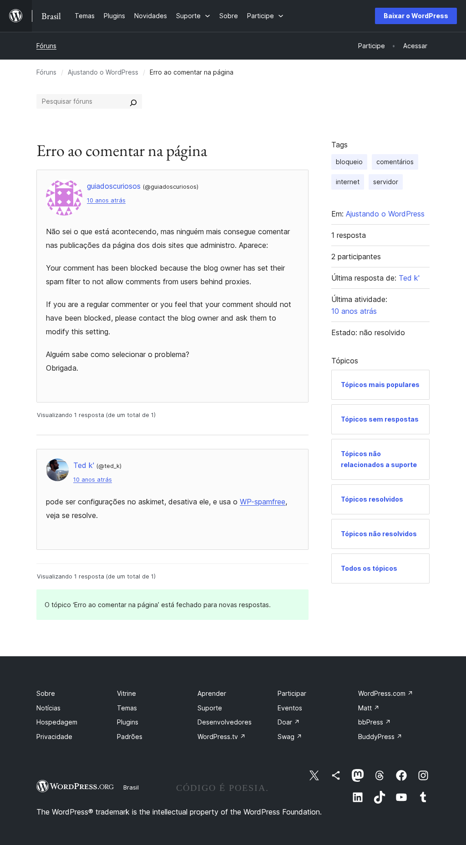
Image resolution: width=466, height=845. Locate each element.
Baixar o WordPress (416, 16)
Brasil (131, 787)
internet (348, 182)
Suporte (210, 708)
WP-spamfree (262, 501)
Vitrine (126, 693)
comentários (395, 162)
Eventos (290, 708)
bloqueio (349, 162)
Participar (292, 693)
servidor (385, 182)
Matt (369, 708)
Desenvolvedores (225, 722)
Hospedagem (56, 722)
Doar (289, 722)
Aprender (212, 693)
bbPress (374, 722)
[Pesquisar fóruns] (133, 101)
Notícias (48, 708)
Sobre (45, 693)
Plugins (127, 722)
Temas (127, 708)
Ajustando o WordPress (103, 72)
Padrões (129, 736)
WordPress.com (385, 693)
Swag (290, 736)
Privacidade (54, 736)
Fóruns (46, 46)
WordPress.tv (222, 736)
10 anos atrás (106, 200)
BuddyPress (380, 736)
